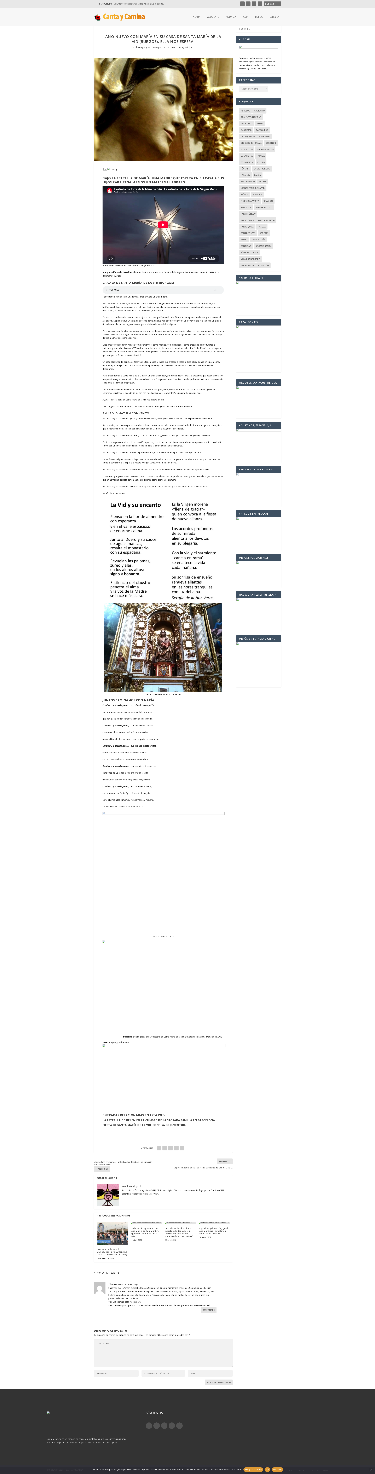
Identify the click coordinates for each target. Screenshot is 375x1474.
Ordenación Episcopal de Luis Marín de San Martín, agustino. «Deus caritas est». (145, 1232)
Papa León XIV (248, 213)
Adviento (259, 110)
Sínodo (245, 252)
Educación (247, 149)
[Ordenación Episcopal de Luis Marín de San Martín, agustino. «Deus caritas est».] (146, 1223)
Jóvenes (245, 168)
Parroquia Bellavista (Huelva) (258, 220)
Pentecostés (248, 233)
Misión (262, 181)
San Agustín (183, 47)
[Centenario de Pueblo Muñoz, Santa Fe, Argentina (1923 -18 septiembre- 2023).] (112, 1233)
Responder (209, 1310)
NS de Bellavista (250, 201)
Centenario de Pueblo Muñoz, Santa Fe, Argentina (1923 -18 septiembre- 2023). (112, 1252)
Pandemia (246, 207)
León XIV (245, 175)
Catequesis (262, 130)
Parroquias (247, 226)
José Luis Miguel (154, 47)
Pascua (262, 226)
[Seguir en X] (156, 1425)
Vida (255, 252)
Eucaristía (247, 155)
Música (245, 194)
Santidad (246, 246)
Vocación (263, 265)
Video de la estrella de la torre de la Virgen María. (129, 265)
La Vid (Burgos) (262, 168)
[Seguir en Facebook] (149, 1425)
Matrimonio (248, 181)
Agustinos (247, 123)
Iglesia (261, 162)
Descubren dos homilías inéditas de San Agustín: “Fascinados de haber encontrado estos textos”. (179, 1232)
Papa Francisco (264, 207)
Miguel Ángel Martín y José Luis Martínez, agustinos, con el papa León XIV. (213, 1231)
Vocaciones (247, 265)
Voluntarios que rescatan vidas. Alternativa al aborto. (139, 3)
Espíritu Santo (265, 149)
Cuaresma (264, 136)
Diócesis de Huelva (251, 142)
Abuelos (245, 110)
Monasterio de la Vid (253, 188)
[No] (371, 1469)
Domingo (271, 142)
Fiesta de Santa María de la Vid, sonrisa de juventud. (144, 1125)
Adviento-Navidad (251, 117)
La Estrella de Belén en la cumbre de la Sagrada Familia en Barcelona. (159, 1120)
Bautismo (246, 130)
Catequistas (248, 136)
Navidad (257, 194)
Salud (244, 239)
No (267, 1469)
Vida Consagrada (250, 259)
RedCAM (264, 233)
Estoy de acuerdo (253, 1469)
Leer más (277, 1469)
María (257, 175)
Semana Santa (263, 246)
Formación (247, 162)
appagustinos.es (120, 1042)
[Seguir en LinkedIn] (172, 1425)
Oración (268, 201)
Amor (260, 123)
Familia (261, 155)
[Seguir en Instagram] (164, 1425)
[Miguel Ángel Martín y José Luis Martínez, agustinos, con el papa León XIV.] (214, 1223)
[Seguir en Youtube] (179, 1425)
